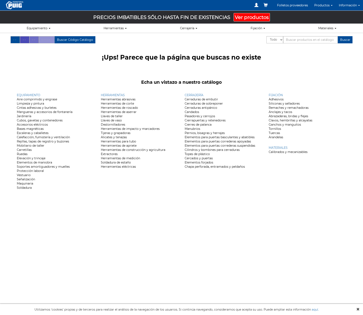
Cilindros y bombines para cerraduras (212, 150)
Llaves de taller (112, 116)
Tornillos (275, 129)
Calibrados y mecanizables (288, 152)
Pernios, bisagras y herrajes (205, 133)
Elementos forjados (199, 162)
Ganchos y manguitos (285, 124)
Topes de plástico (197, 154)
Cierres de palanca (198, 124)
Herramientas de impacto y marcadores (130, 129)
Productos (322, 5)
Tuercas (274, 133)
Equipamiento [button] (37, 28)
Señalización (26, 179)
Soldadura (24, 188)
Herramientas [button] (114, 28)
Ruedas (22, 154)
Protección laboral (30, 171)
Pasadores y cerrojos (200, 116)
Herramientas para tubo (118, 141)
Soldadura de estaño (116, 162)
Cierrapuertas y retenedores (205, 120)
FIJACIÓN (276, 95)
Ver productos (252, 17)
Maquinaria (25, 183)
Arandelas (276, 137)
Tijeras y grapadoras (115, 133)
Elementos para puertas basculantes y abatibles (220, 137)
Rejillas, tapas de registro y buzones (43, 141)
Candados (192, 112)
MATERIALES (278, 148)
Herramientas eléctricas (118, 167)
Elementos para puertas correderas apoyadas (218, 141)
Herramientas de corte (117, 103)
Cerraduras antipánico (201, 108)
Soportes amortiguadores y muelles (43, 167)
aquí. (315, 309)
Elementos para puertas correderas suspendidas (220, 146)
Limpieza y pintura (30, 103)
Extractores (109, 154)
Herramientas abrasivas (118, 99)
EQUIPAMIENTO (28, 95)
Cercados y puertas (199, 158)
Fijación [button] (257, 28)
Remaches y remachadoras (289, 108)
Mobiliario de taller (30, 146)
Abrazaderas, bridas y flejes (288, 116)
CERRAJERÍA (194, 95)
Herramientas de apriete (119, 146)
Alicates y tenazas (114, 137)
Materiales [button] (326, 28)
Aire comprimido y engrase (37, 99)
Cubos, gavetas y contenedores (40, 120)
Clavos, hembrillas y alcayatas (290, 120)
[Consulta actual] (265, 5)
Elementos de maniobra (34, 162)
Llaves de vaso (111, 120)
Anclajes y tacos (280, 112)
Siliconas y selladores (284, 103)
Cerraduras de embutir (201, 99)
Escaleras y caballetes (33, 133)
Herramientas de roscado (119, 108)
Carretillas (24, 150)
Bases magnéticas (30, 129)
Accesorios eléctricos (32, 124)
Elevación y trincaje (31, 158)
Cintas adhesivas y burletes (37, 108)
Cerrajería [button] (187, 28)
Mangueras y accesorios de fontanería (44, 112)
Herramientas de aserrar (119, 112)
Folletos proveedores (292, 5)
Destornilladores (113, 124)
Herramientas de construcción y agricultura (133, 150)
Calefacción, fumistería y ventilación (43, 137)
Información (348, 5)
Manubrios (192, 129)
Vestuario (24, 175)
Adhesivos (276, 99)
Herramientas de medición (120, 158)
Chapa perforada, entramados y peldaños (215, 167)
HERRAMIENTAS (113, 95)
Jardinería (24, 116)
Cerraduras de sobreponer (204, 103)
